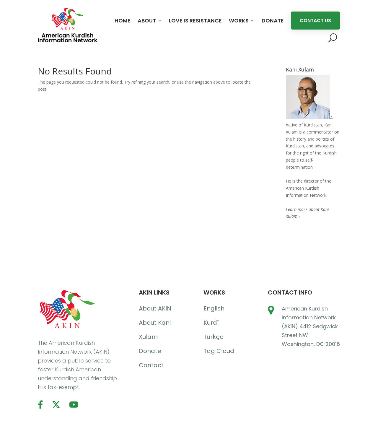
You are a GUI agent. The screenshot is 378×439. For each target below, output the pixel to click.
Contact (151, 365)
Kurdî (211, 322)
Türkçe (213, 337)
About (147, 20)
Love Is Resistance (195, 20)
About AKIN (155, 308)
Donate (273, 20)
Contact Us (315, 20)
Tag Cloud (218, 351)
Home (123, 20)
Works (239, 20)
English (213, 308)
